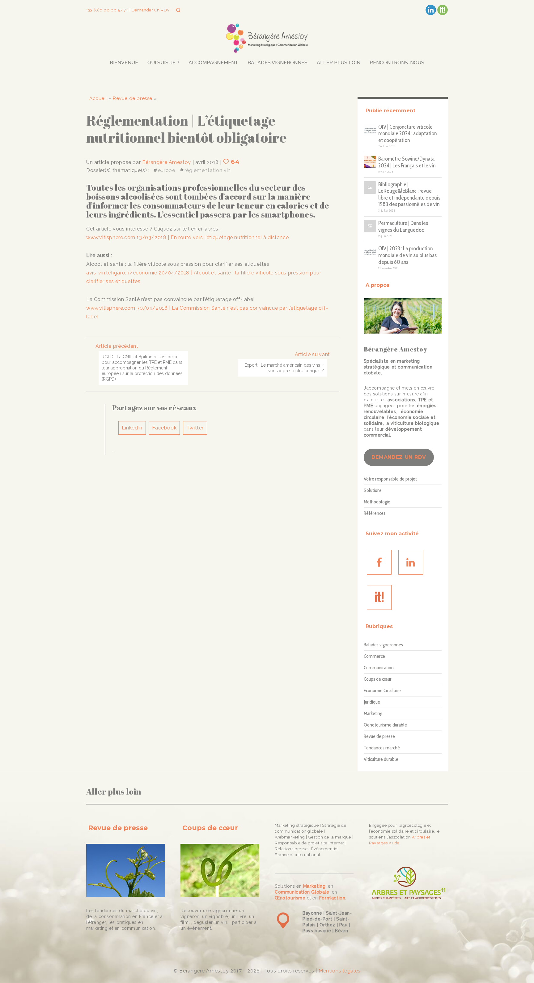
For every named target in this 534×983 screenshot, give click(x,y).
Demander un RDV (150, 10)
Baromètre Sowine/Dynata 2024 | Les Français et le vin (406, 162)
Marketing (373, 713)
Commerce (374, 656)
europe (166, 170)
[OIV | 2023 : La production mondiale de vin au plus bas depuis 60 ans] (370, 251)
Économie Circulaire (382, 690)
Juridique (372, 702)
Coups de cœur (378, 679)
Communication (379, 667)
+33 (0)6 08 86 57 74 (107, 10)
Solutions (373, 490)
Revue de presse (132, 98)
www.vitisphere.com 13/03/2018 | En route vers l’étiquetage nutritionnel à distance (187, 237)
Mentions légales (340, 971)
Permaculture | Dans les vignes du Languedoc (403, 226)
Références (374, 513)
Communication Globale (302, 892)
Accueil (98, 98)
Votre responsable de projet (390, 479)
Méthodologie (377, 502)
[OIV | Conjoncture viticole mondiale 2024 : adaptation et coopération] (370, 130)
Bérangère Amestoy (166, 162)
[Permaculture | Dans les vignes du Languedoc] (370, 226)
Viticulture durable (381, 759)
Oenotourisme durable (385, 725)
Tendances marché (382, 748)
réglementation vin (207, 170)
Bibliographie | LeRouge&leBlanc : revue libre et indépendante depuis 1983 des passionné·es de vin (409, 194)
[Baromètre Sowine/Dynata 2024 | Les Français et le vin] (370, 162)
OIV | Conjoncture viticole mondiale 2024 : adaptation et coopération (407, 134)
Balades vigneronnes (383, 645)
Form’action (332, 897)
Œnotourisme (290, 897)
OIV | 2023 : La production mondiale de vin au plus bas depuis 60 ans (407, 255)
